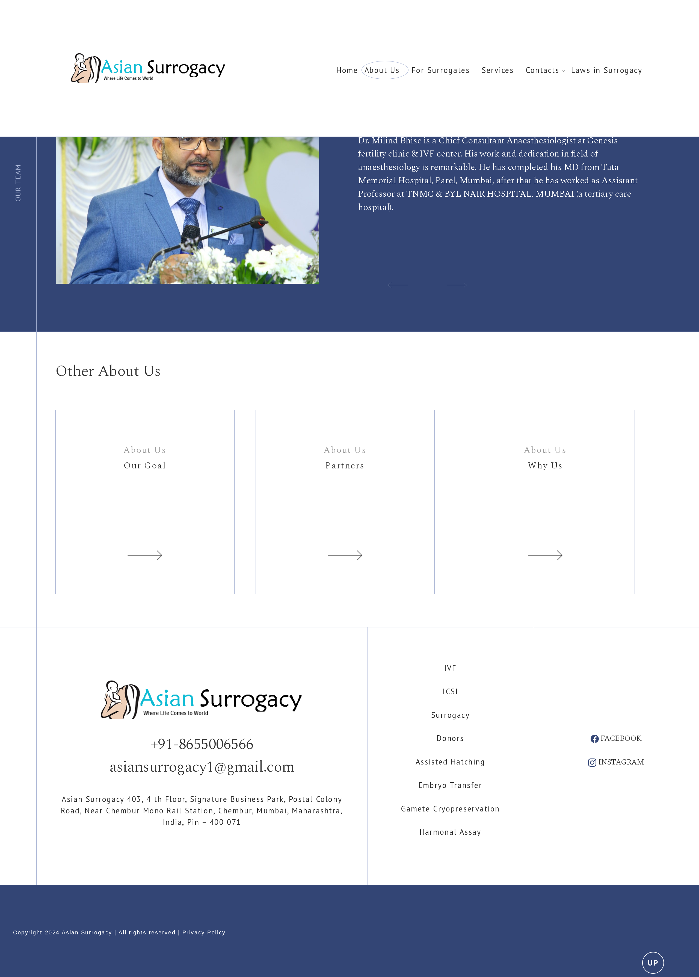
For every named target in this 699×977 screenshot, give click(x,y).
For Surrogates (442, 70)
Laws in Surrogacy (606, 70)
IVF (450, 668)
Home (347, 70)
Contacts (544, 70)
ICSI (450, 691)
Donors (450, 738)
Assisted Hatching (450, 762)
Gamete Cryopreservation (450, 809)
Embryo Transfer (450, 785)
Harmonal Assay (450, 832)
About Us (384, 70)
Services (499, 70)
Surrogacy (450, 715)
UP (653, 963)
